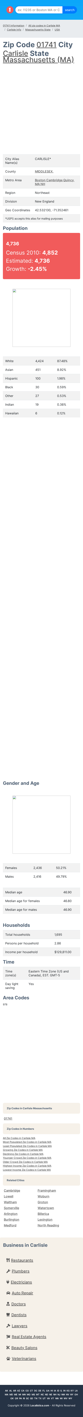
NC (42, 1394)
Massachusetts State (38, 29)
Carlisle (15, 53)
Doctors (18, 1304)
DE (39, 1390)
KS (68, 1390)
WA (57, 1398)
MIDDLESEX (44, 171)
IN (64, 1390)
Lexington (45, 1219)
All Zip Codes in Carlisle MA (19, 1138)
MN (24, 1394)
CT (31, 1390)
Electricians (21, 1282)
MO (28, 1394)
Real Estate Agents (29, 1336)
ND (46, 1394)
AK (6, 1390)
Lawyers (19, 1326)
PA (20, 1398)
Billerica (43, 1214)
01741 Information (13, 25)
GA (47, 1390)
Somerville (11, 1208)
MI (20, 1394)
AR (14, 1390)
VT (52, 1398)
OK (12, 1398)
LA (76, 1390)
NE (50, 1394)
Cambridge (12, 1190)
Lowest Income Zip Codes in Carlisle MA (27, 1169)
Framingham (47, 1190)
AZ (18, 1390)
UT (44, 1398)
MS (33, 1394)
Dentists (19, 1315)
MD (11, 1394)
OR (16, 1398)
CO (27, 1390)
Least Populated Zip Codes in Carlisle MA (27, 1146)
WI (61, 1398)
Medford (10, 1225)
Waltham (10, 1202)
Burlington (11, 1219)
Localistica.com (39, 1405)
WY (70, 1398)
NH (54, 1394)
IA (55, 1390)
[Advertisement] (41, 105)
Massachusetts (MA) (38, 59)
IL (61, 1390)
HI (52, 1390)
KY (72, 1390)
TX (40, 1398)
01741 (46, 44)
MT (38, 1394)
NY (71, 1394)
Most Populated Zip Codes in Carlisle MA (27, 1141)
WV (65, 1398)
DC (35, 1390)
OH (76, 1394)
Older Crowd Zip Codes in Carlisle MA (25, 1161)
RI (24, 1398)
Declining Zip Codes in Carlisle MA (23, 1153)
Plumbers (21, 1271)
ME (15, 1394)
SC (27, 1398)
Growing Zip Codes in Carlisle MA (23, 1149)
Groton (43, 1202)
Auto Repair (22, 1293)
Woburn (43, 1196)
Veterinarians (24, 1358)
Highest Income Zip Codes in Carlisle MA (27, 1165)
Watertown (46, 1208)
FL (43, 1390)
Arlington (11, 1214)
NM (63, 1394)
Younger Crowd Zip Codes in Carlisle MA (27, 1157)
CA (22, 1390)
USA (57, 29)
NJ (59, 1394)
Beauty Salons (24, 1347)
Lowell (8, 1196)
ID (58, 1390)
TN (35, 1398)
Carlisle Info (14, 29)
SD (31, 1398)
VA (48, 1398)
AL (10, 1390)
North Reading (48, 1225)
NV (67, 1394)
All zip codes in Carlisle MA (44, 25)
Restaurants (22, 1260)
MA (6, 1394)
